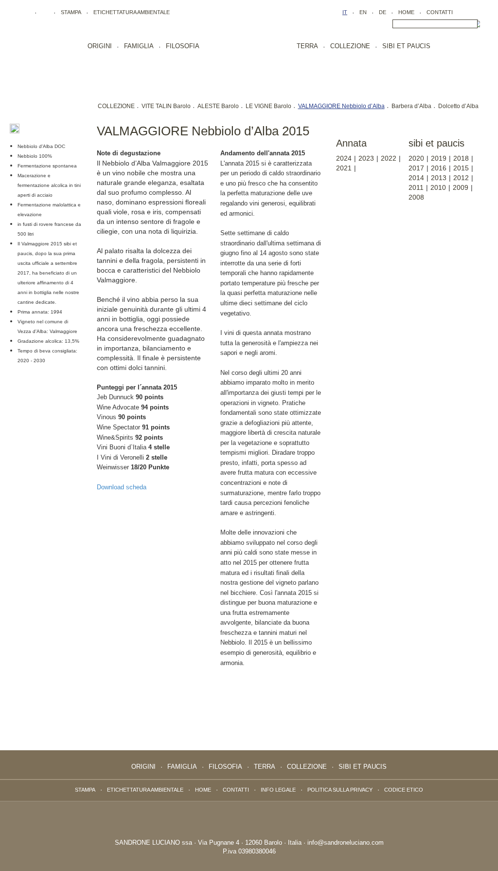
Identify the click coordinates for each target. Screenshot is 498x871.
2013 (438, 178)
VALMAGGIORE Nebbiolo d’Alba (341, 106)
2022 (388, 158)
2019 (438, 158)
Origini (100, 46)
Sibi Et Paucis (406, 46)
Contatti (440, 12)
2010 (438, 187)
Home (406, 12)
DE (382, 12)
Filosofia (182, 46)
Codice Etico (403, 790)
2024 (344, 158)
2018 (461, 158)
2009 (460, 187)
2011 (416, 187)
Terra (307, 46)
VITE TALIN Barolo (166, 106)
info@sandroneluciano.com (345, 842)
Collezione (350, 46)
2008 (416, 197)
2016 (438, 168)
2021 (344, 168)
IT (344, 12)
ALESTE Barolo (218, 106)
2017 (416, 168)
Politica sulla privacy (340, 790)
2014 (416, 178)
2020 (416, 158)
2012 (461, 178)
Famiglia (139, 46)
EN (363, 12)
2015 (461, 168)
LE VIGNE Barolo (268, 106)
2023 (366, 158)
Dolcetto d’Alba (458, 106)
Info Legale (278, 790)
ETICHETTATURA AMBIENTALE (131, 12)
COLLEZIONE (116, 106)
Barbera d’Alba (411, 106)
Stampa (71, 12)
